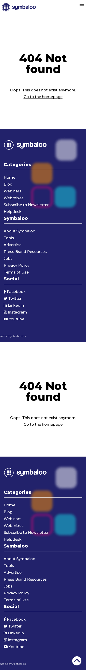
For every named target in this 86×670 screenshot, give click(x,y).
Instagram (17, 312)
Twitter (14, 298)
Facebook (16, 292)
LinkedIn (15, 305)
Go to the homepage (43, 97)
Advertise (13, 245)
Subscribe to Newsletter (26, 205)
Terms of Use (16, 272)
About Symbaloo (19, 231)
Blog (8, 184)
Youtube (16, 319)
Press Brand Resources (25, 252)
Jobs (8, 258)
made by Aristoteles (13, 336)
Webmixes (14, 198)
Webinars (12, 191)
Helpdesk (13, 212)
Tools (9, 238)
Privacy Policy (16, 265)
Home (9, 177)
